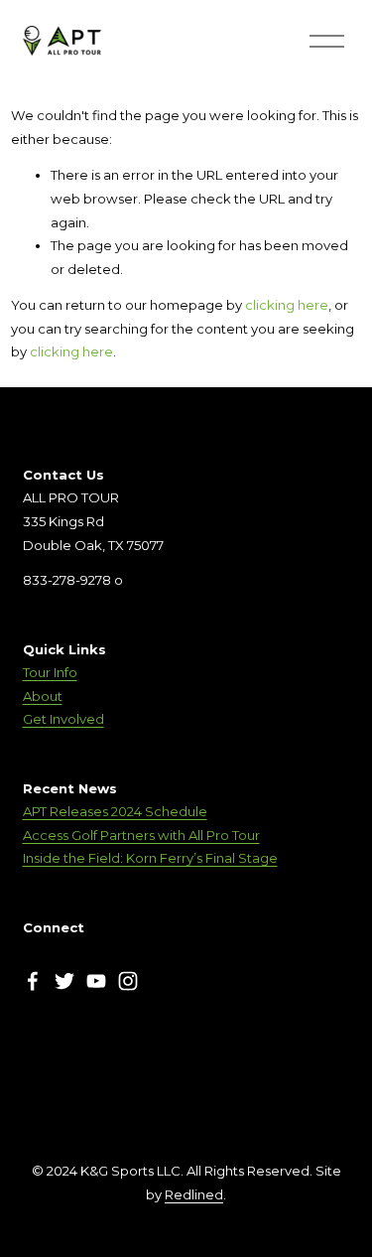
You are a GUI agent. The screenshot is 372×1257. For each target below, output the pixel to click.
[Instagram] (128, 981)
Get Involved (63, 719)
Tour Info (50, 672)
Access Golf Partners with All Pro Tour (141, 835)
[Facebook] (33, 981)
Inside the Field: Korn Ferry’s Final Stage (150, 858)
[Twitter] (64, 981)
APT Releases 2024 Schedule (115, 811)
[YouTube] (96, 981)
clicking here (286, 305)
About (42, 696)
